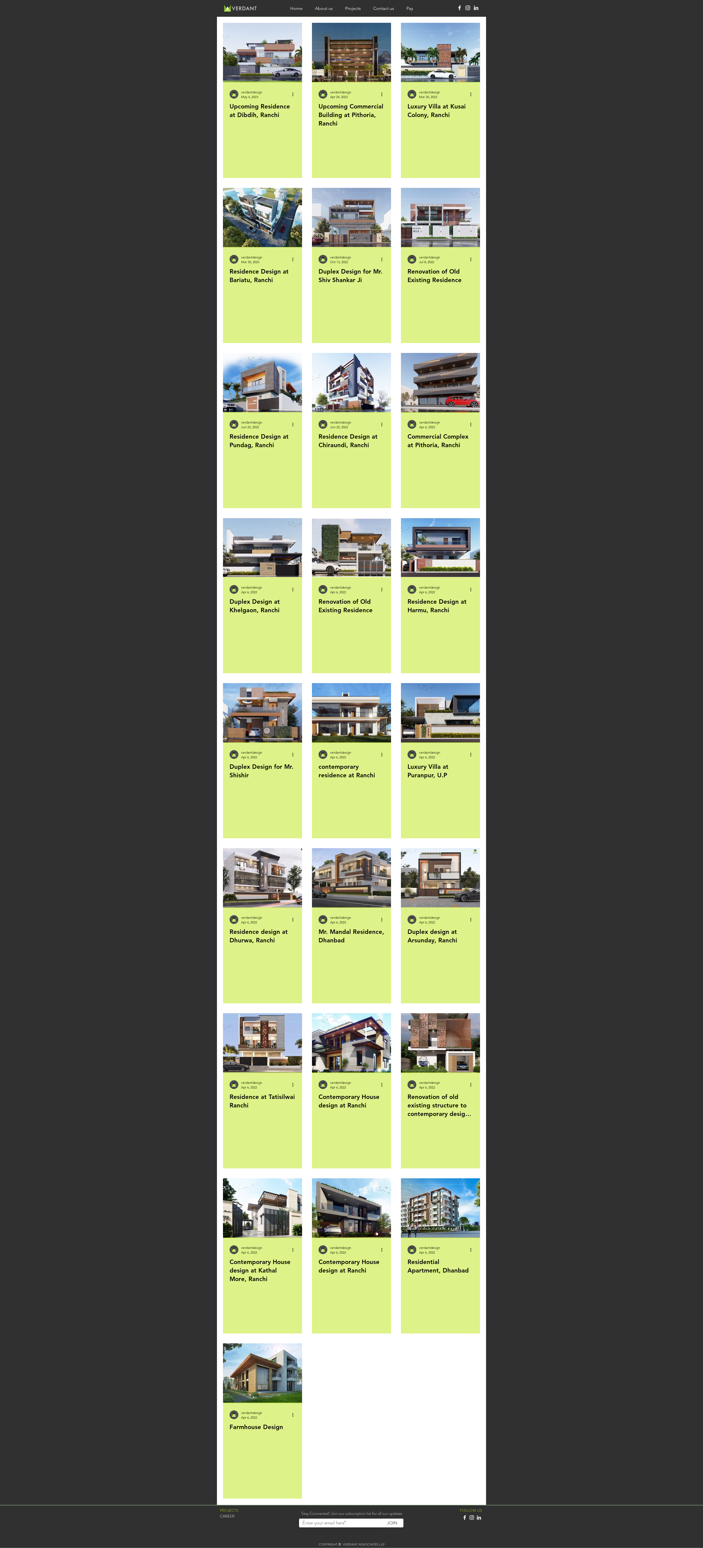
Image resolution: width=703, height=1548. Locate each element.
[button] (227, 1516)
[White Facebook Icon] (465, 1517)
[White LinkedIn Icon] (479, 1517)
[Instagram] (468, 8)
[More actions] (294, 94)
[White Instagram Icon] (472, 1517)
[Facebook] (459, 8)
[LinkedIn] (476, 8)
